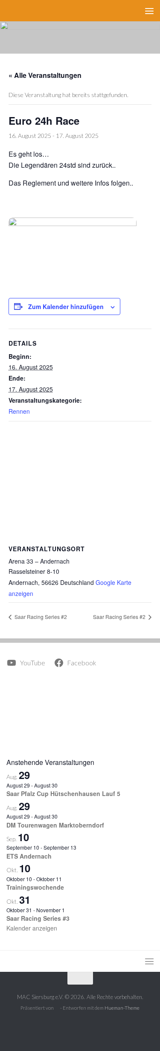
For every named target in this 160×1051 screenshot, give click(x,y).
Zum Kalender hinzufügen (66, 306)
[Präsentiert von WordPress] (57, 1008)
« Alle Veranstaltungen (45, 75)
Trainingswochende (35, 887)
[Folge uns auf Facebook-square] (80, 1027)
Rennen (19, 411)
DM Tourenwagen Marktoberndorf (55, 825)
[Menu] (149, 10)
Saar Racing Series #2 (40, 616)
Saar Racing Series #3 (38, 918)
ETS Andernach (29, 856)
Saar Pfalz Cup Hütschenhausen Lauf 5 (63, 793)
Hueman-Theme (122, 1008)
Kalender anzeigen (31, 928)
